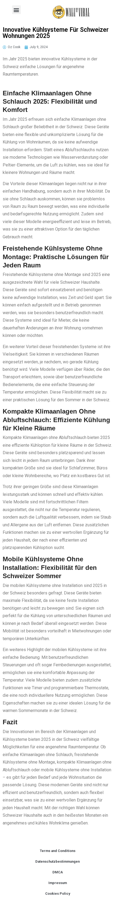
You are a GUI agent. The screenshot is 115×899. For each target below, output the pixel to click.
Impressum (57, 883)
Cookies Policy (57, 894)
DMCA (57, 872)
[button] (16, 9)
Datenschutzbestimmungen (57, 861)
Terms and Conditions (57, 851)
